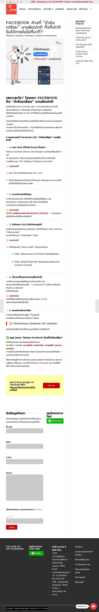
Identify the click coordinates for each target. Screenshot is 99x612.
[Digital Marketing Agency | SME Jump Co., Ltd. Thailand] (11, 9)
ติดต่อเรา (79, 546)
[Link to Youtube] (10, 2)
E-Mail (8, 457)
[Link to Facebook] (6, 2)
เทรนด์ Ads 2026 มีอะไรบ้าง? (84, 62)
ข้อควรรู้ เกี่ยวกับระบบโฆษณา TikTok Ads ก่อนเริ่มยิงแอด (83, 30)
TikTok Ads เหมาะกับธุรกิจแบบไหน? (83, 38)
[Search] (91, 9)
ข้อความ (9, 473)
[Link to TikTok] (17, 2)
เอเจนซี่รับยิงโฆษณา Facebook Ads (37, 363)
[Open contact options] (93, 606)
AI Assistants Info (82, 564)
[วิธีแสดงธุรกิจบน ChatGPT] (97, 306)
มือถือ (8, 442)
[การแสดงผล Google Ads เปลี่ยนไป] (2, 306)
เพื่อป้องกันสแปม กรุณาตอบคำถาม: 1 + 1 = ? (24, 509)
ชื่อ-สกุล (9, 426)
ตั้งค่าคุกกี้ (79, 582)
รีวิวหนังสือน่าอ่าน (82, 559)
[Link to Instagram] (21, 2)
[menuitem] (22, 9)
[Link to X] (14, 2)
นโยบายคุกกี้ (80, 577)
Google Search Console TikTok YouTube (82, 54)
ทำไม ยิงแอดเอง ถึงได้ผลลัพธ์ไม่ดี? (83, 45)
